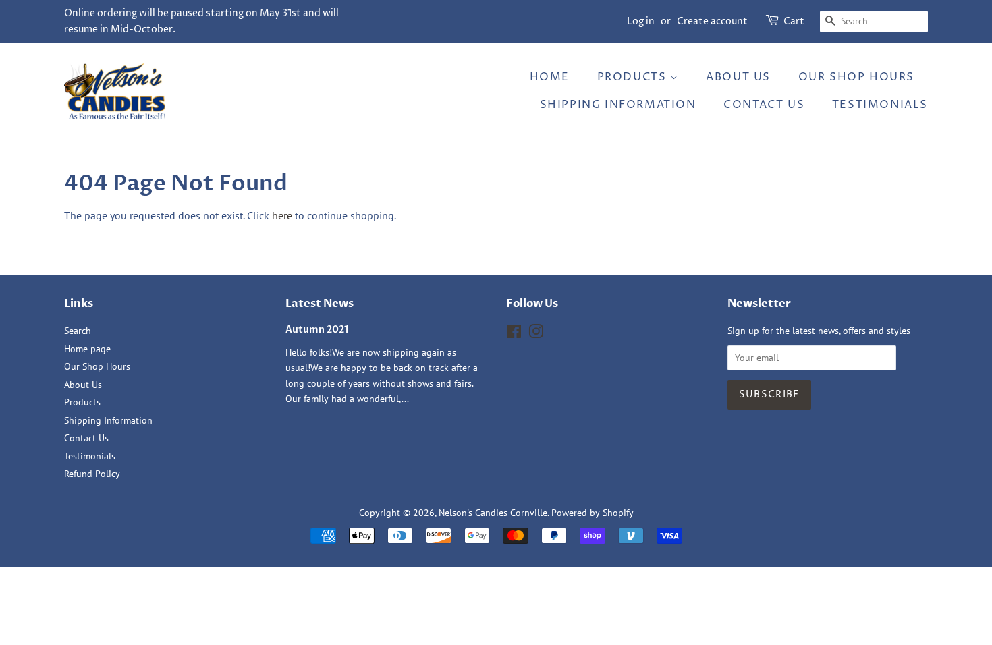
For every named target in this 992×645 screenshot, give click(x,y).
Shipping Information (618, 104)
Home (550, 76)
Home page (87, 349)
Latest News (319, 303)
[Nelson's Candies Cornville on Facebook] (514, 334)
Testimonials (880, 104)
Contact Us (763, 104)
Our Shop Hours (856, 76)
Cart (793, 21)
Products (633, 76)
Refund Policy (92, 474)
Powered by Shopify (592, 513)
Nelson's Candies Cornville (493, 513)
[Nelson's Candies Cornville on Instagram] (535, 334)
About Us (738, 76)
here (282, 215)
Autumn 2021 (317, 330)
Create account (712, 21)
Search (77, 331)
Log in (641, 21)
